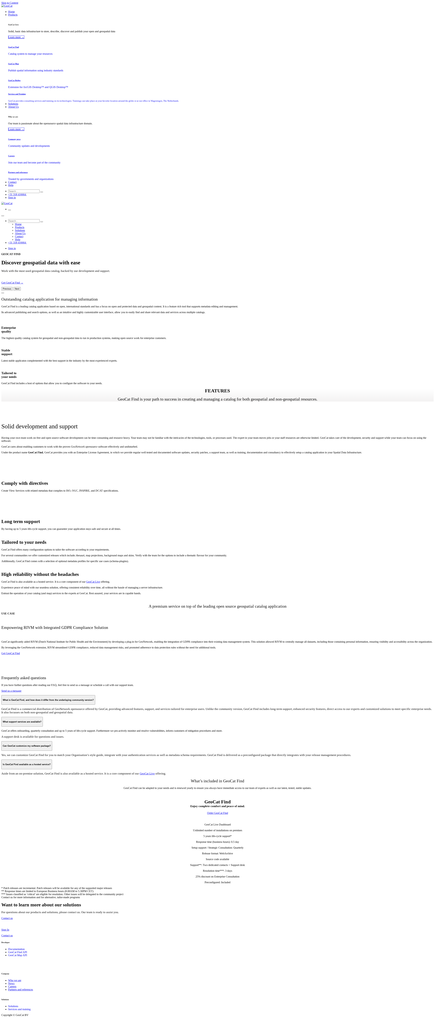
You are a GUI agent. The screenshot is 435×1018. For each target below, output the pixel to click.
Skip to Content (9, 2)
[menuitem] (11, 11)
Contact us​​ (7, 918)
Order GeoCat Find (217, 813)
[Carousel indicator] (2, 292)
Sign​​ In (5, 929)
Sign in (12, 197)
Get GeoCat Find (10, 653)
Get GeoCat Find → (12, 282)
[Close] (2, 215)
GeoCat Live (93, 581)
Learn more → (16, 37)
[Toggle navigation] (9, 210)
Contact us (7, 935)
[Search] (41, 192)
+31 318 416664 (17, 194)
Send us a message (11, 690)
